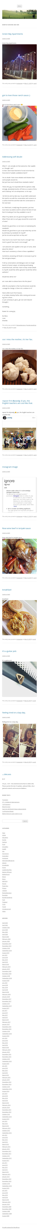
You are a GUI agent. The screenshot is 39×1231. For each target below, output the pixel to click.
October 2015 (6, 1059)
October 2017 (6, 1004)
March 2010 (5, 1200)
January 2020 (6, 941)
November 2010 (6, 1181)
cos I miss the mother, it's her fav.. (17, 339)
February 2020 (6, 939)
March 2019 (5, 964)
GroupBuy (5, 847)
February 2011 (6, 1174)
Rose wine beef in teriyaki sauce (16, 528)
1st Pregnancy (6, 804)
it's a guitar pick (9, 651)
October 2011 (6, 1156)
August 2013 (5, 1119)
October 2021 (6, 927)
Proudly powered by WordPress (11, 1227)
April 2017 (5, 1017)
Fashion (4, 842)
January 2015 (6, 1080)
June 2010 (5, 1193)
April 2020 (5, 934)
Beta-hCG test (6, 807)
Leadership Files (7, 870)
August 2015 (5, 1063)
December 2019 (6, 944)
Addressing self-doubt (12, 156)
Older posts (6, 774)
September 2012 (7, 1133)
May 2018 (5, 987)
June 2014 (5, 1096)
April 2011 (5, 1170)
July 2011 (4, 1163)
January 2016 (6, 1052)
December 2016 (6, 1027)
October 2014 (6, 1087)
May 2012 (5, 1140)
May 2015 (5, 1070)
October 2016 (6, 1031)
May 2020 (5, 932)
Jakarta (4, 863)
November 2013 (6, 1112)
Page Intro (5, 886)
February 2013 (6, 1128)
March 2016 (5, 1047)
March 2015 (5, 1075)
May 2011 (5, 1167)
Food (3, 844)
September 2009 (7, 1213)
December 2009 (6, 1207)
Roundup (5, 895)
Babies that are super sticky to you (12, 814)
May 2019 (5, 960)
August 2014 (5, 1091)
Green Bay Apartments (12, 34)
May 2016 (5, 1043)
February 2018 (6, 994)
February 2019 (6, 967)
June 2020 (5, 930)
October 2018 (6, 976)
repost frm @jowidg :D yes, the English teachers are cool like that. (17, 402)
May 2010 (5, 1195)
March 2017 (5, 1020)
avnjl (35, 83)
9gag (3, 833)
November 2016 (6, 1029)
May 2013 (5, 1123)
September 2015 (7, 1061)
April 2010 (5, 1197)
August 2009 (5, 1216)
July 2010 (4, 1190)
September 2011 (7, 1158)
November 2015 (6, 1057)
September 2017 (7, 1006)
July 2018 (4, 983)
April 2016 (5, 1045)
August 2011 (5, 1160)
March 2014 (5, 1103)
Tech (3, 900)
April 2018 (5, 990)
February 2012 (6, 1147)
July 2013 (4, 1121)
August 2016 (5, 1036)
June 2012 (5, 1137)
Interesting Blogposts (8, 860)
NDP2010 (4, 881)
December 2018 (6, 971)
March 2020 (5, 937)
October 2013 (6, 1114)
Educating (5, 837)
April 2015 (5, 1073)
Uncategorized (6, 909)
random (4, 890)
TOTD (3, 904)
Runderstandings (31, 325)
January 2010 (6, 1204)
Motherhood (5, 874)
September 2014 (7, 1089)
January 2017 (6, 1024)
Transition (5, 800)
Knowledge (5, 865)
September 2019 (7, 950)
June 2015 (5, 1068)
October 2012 (6, 1130)
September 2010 (7, 1186)
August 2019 (5, 953)
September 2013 (7, 1117)
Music (4, 879)
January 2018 (6, 997)
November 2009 (6, 1209)
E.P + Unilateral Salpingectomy (11, 802)
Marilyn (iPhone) (7, 872)
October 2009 (6, 1211)
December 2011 (6, 1151)
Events (4, 840)
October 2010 (6, 1183)
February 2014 (6, 1105)
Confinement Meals (8, 811)
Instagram (19, 83)
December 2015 (6, 1054)
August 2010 (5, 1188)
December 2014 (6, 1082)
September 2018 (7, 978)
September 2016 (7, 1034)
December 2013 (6, 1110)
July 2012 (4, 1135)
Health (4, 849)
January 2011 (6, 1177)
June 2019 (5, 957)
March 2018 (5, 992)
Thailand (4, 902)
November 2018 (6, 974)
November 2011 (6, 1153)
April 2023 (5, 923)
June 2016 (5, 1040)
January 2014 (6, 1107)
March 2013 (5, 1126)
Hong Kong (5, 854)
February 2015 (6, 1077)
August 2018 (5, 980)
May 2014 (5, 1098)
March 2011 (5, 1172)
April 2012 (5, 1142)
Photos (4, 888)
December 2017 (6, 999)
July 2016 (4, 1038)
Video (4, 911)
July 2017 (4, 1010)
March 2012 (5, 1144)
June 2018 (5, 985)
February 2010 (6, 1202)
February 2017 (6, 1022)
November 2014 (6, 1084)
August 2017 (5, 1008)
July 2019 (4, 955)
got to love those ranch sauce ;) (16, 95)
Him (3, 851)
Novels (4, 884)
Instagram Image (10, 467)
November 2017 (6, 1001)
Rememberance (21, 325)
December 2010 (6, 1179)
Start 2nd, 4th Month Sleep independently (14, 809)
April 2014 (5, 1100)
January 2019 (6, 969)
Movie (4, 877)
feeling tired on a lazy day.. (14, 712)
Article (4, 835)
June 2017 (5, 1013)
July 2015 (4, 1066)
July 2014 (4, 1093)
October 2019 (6, 948)
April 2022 (5, 925)
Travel (4, 907)
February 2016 (6, 1050)
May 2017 (5, 1015)
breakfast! (6, 589)
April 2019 (5, 962)
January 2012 (6, 1149)
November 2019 (6, 946)
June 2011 (5, 1165)
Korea (4, 867)
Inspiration (5, 856)
